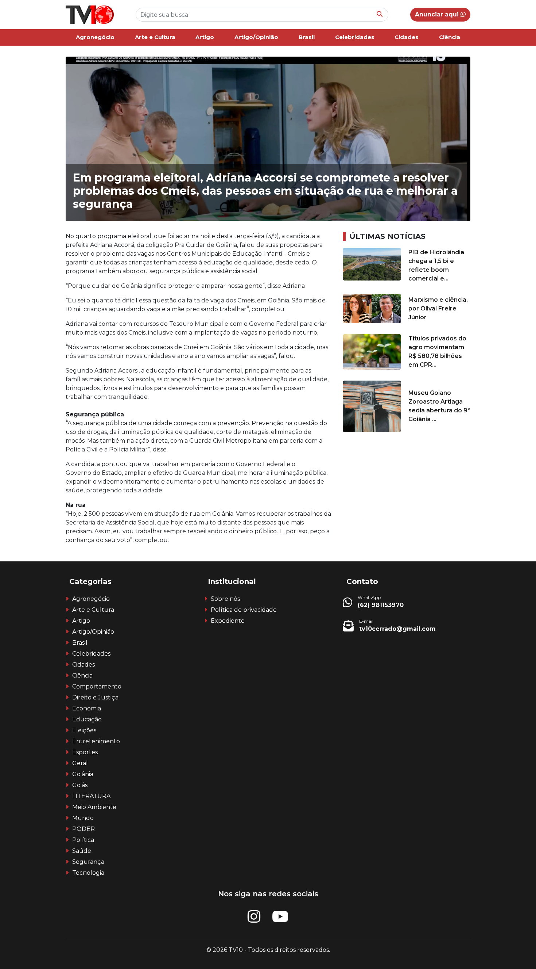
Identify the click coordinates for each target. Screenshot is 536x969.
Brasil (307, 37)
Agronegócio (95, 37)
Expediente (228, 620)
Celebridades (354, 37)
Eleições (84, 730)
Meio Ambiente (94, 807)
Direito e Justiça (95, 697)
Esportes (85, 752)
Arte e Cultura (155, 37)
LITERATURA (91, 796)
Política (83, 839)
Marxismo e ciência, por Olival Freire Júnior (438, 308)
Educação (87, 719)
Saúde (81, 850)
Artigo (204, 37)
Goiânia (82, 774)
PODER (83, 828)
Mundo (83, 818)
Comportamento (96, 686)
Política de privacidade (244, 609)
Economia (86, 708)
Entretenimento (96, 741)
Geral (80, 763)
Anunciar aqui (438, 14)
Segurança (88, 861)
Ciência (449, 37)
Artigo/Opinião (256, 37)
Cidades (407, 37)
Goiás (80, 785)
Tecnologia (88, 872)
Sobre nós (225, 598)
